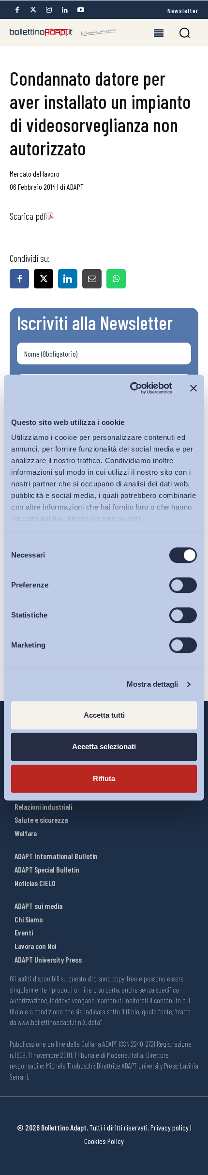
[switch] (183, 585)
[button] (184, 32)
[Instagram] (49, 9)
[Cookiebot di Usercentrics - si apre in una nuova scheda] (130, 388)
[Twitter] (33, 9)
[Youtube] (81, 9)
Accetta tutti (104, 715)
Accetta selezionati (104, 746)
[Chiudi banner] (193, 388)
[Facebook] (17, 9)
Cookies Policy (104, 1140)
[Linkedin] (65, 9)
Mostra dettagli (152, 684)
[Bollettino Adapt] (63, 32)
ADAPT (75, 186)
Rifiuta (104, 778)
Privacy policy (169, 1127)
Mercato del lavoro (34, 173)
